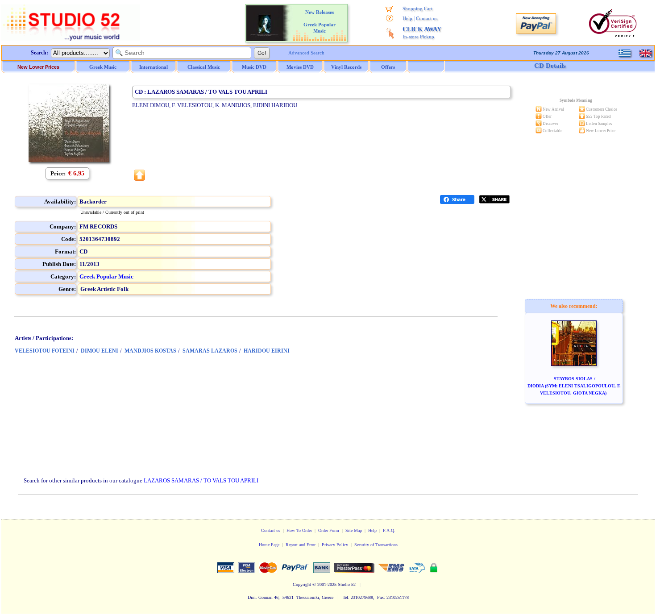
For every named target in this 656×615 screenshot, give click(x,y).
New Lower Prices (38, 67)
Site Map (353, 530)
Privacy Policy (335, 544)
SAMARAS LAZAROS (210, 351)
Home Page (269, 544)
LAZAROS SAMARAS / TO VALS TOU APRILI (201, 480)
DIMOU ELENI (99, 351)
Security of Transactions (376, 544)
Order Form (328, 530)
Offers (388, 67)
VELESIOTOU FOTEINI (45, 351)
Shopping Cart (417, 8)
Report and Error (301, 544)
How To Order (299, 530)
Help (407, 18)
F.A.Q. (389, 530)
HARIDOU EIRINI (267, 351)
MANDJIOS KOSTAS (150, 351)
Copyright (302, 584)
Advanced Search (306, 52)
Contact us (426, 18)
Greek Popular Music (106, 276)
